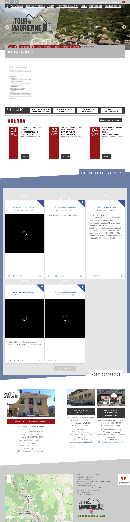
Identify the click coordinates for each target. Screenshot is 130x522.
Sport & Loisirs (95, 6)
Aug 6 (72, 295)
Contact (114, 2)
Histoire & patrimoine (35, 6)
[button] (9, 477)
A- (7, 2)
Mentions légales (98, 2)
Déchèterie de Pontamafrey (68, 133)
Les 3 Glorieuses (110, 134)
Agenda (50, 6)
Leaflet (62, 520)
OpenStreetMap (69, 520)
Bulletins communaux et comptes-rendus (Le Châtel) (56, 47)
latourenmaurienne (21, 210)
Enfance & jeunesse (113, 6)
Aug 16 (72, 210)
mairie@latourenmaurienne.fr (80, 442)
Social (84, 6)
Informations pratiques (67, 6)
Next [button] (123, 26)
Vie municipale (17, 6)
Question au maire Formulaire (64, 110)
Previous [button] (6, 26)
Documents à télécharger (88, 110)
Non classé (24, 47)
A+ (17, 2)
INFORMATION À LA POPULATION (29, 133)
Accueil (12, 47)
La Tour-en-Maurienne (24, 208)
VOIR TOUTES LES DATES (111, 120)
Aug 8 (31, 295)
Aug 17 (31, 210)
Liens (108, 2)
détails (25, 156)
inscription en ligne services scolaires (41, 110)
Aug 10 (112, 210)
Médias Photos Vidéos (111, 110)
